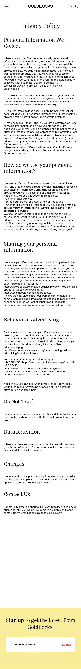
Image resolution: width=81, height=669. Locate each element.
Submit (66, 644)
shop (6, 6)
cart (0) (73, 6)
